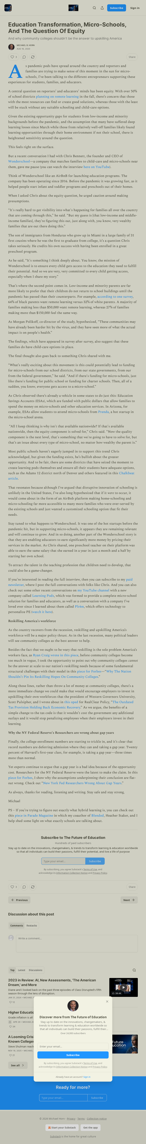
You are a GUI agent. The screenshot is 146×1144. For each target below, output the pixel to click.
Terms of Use (90, 1063)
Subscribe (73, 1055)
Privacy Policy (100, 1066)
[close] (107, 1001)
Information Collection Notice (72, 1066)
